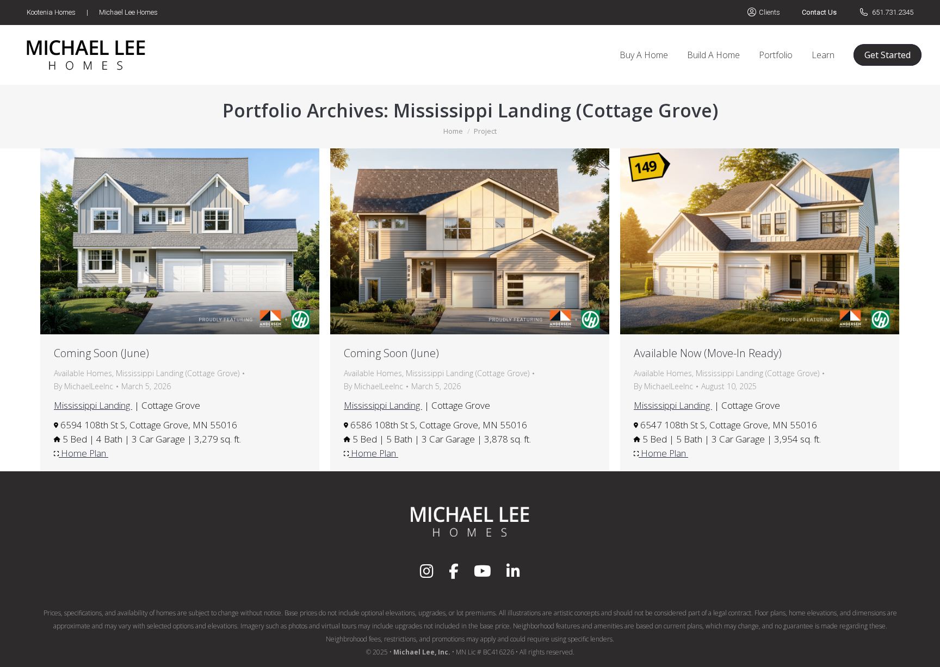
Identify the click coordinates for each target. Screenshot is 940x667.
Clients (769, 12)
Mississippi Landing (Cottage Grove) (177, 373)
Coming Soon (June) (101, 353)
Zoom (165, 241)
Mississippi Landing (93, 405)
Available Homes (83, 373)
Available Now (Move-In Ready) (708, 353)
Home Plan (83, 453)
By (83, 386)
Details (195, 241)
